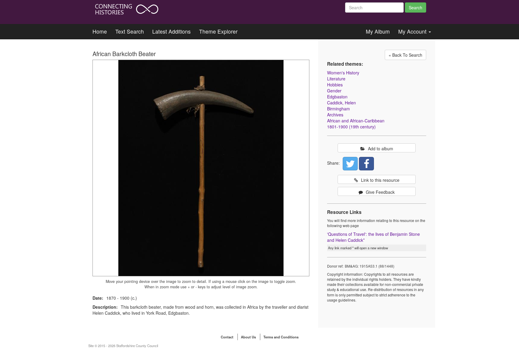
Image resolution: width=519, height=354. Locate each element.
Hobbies (335, 85)
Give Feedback (380, 192)
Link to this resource (380, 180)
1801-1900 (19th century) (351, 127)
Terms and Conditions (281, 336)
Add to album (380, 149)
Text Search (129, 31)
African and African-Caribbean (355, 121)
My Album (378, 31)
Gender (334, 91)
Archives (335, 115)
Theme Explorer (218, 31)
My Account (413, 31)
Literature (336, 79)
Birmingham (338, 109)
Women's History (343, 73)
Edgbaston (337, 97)
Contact (227, 336)
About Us (248, 336)
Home (100, 31)
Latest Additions (171, 31)
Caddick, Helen (341, 103)
